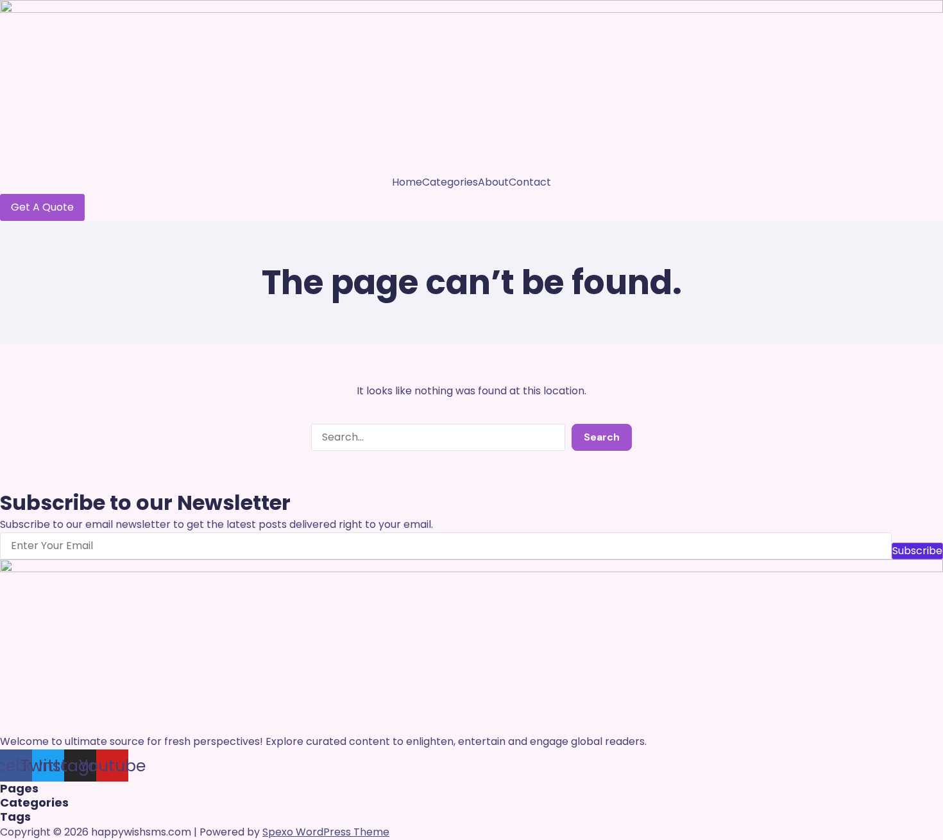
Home (407, 182)
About (493, 182)
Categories (450, 182)
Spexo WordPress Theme (325, 832)
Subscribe (917, 550)
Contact (530, 182)
